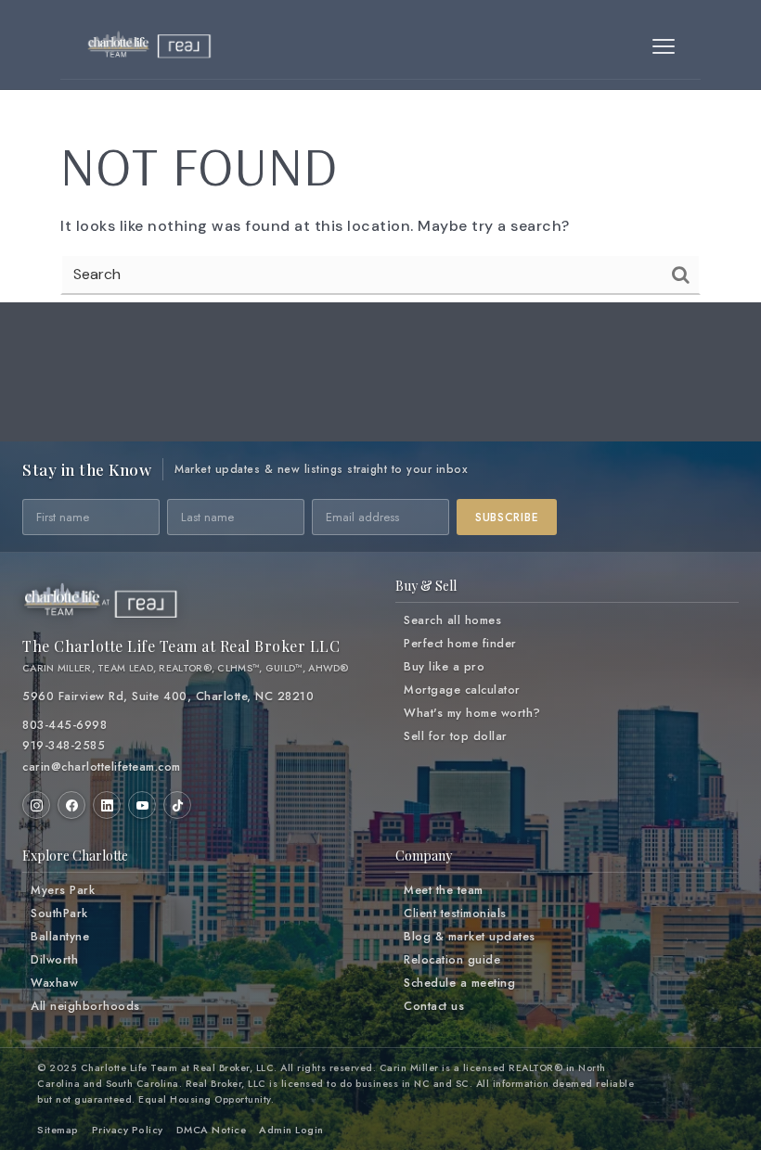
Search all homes (452, 620)
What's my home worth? (472, 713)
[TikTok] (177, 805)
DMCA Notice (211, 1129)
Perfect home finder (460, 643)
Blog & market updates (469, 936)
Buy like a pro (444, 666)
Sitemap (58, 1129)
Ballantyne (60, 936)
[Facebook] (71, 805)
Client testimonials (455, 913)
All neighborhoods (85, 1006)
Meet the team (444, 890)
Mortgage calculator (462, 690)
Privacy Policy (127, 1129)
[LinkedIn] (107, 805)
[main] (380, 169)
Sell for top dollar (456, 736)
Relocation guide (452, 960)
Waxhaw (54, 983)
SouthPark (59, 913)
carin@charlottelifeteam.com (101, 767)
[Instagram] (36, 805)
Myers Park (63, 890)
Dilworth (54, 960)
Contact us (434, 1006)
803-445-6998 (64, 725)
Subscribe (506, 517)
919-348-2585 (63, 745)
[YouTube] (142, 805)
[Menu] (663, 46)
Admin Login (291, 1129)
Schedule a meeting (459, 983)
